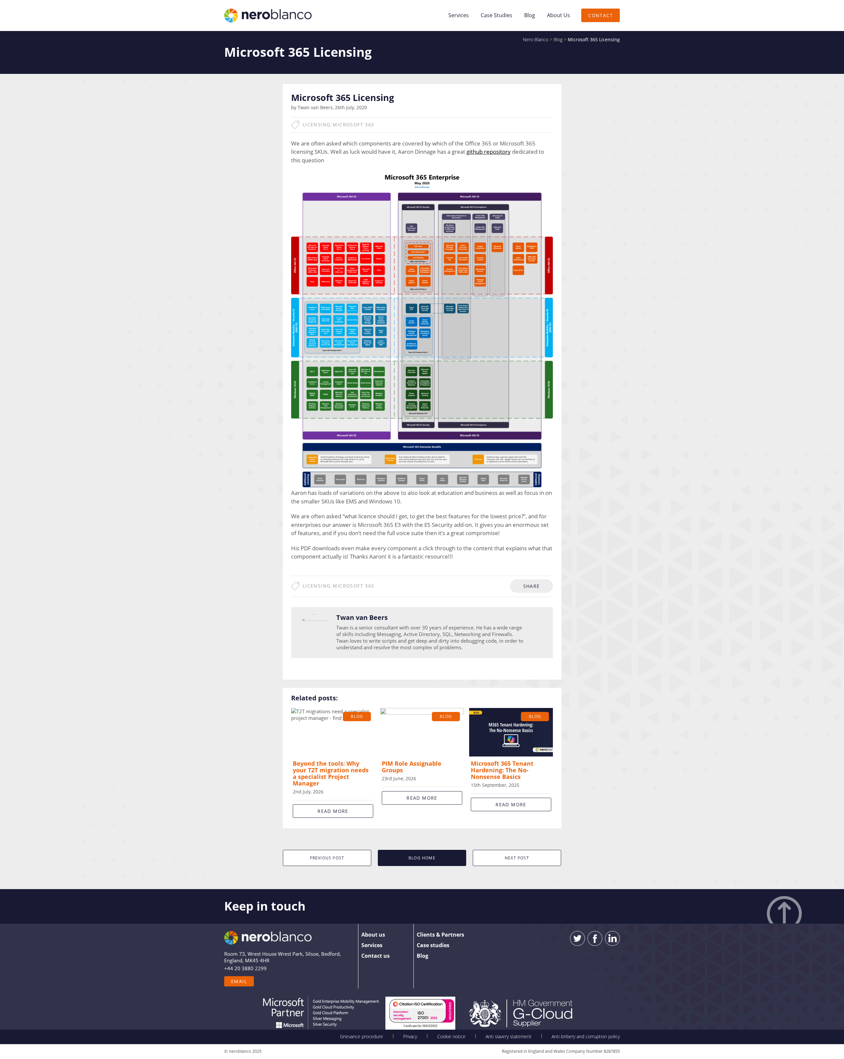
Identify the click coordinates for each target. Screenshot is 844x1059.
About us (558, 15)
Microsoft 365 (353, 124)
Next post (517, 858)
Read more (332, 811)
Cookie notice (451, 1036)
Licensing (317, 124)
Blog (529, 15)
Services (458, 15)
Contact (600, 15)
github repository (489, 151)
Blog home (422, 858)
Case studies (496, 15)
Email (239, 981)
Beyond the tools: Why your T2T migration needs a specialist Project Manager (331, 773)
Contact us (375, 955)
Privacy (410, 1036)
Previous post (327, 858)
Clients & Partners (440, 934)
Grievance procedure (361, 1036)
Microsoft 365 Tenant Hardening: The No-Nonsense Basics (502, 770)
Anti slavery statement (508, 1036)
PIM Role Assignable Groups (411, 766)
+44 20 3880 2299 (245, 968)
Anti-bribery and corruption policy (586, 1036)
